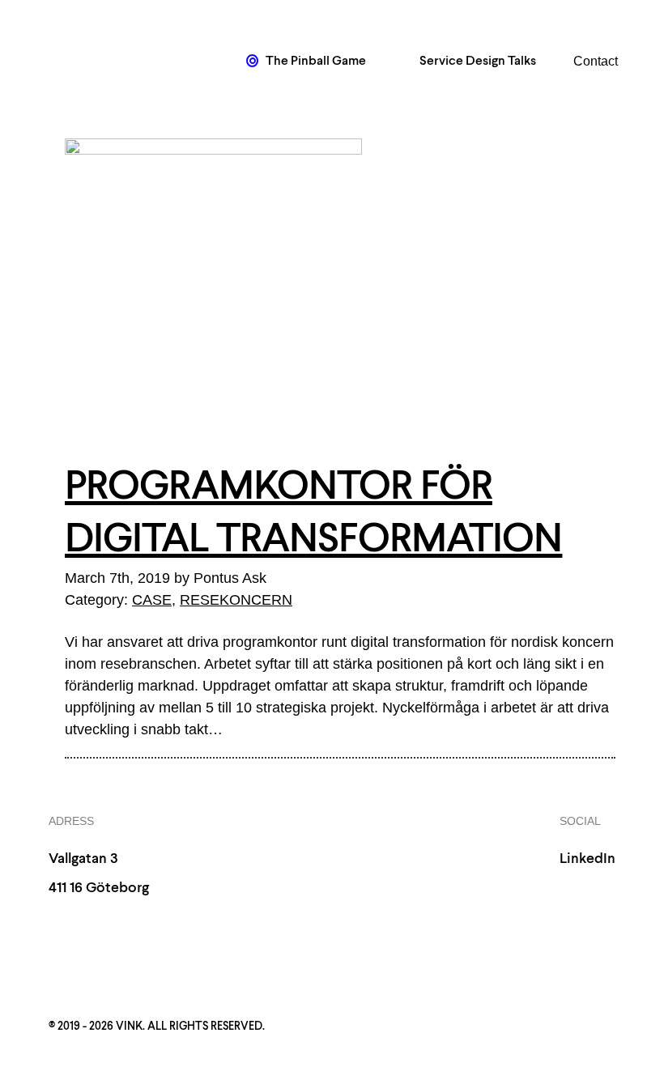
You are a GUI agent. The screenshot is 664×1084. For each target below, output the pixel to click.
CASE (152, 600)
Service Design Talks (476, 61)
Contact (595, 61)
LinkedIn (587, 859)
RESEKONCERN (236, 600)
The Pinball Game (314, 61)
